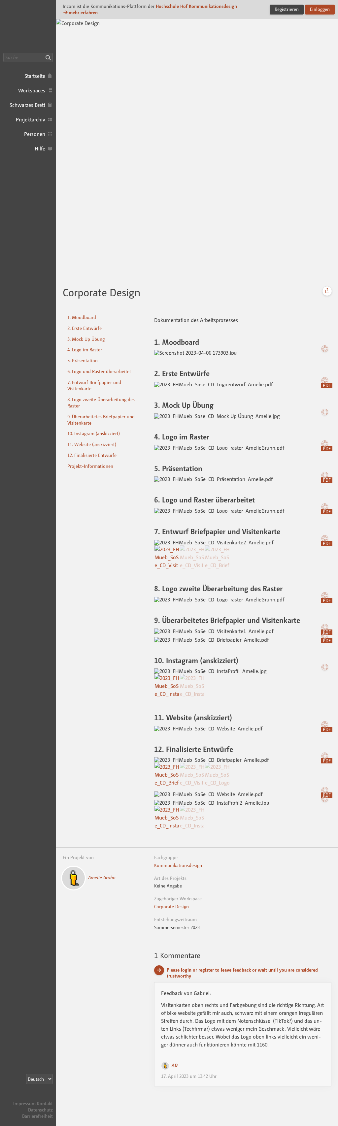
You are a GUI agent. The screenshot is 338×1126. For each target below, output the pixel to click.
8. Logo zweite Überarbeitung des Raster (101, 402)
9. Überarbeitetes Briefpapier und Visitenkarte (101, 420)
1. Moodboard (81, 317)
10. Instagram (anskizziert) (93, 433)
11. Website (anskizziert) (91, 444)
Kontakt (45, 1103)
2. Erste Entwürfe (84, 328)
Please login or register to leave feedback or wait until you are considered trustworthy (242, 973)
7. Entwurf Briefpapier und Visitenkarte (94, 385)
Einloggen (320, 9)
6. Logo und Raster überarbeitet (99, 371)
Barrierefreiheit (37, 1116)
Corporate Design (171, 906)
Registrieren (287, 9)
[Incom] (41, 1097)
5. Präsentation (82, 360)
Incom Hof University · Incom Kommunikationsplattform (28, 26)
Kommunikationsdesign (178, 865)
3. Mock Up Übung (86, 339)
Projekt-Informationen (90, 466)
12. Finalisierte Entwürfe (92, 455)
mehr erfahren (83, 12)
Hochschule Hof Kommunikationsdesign (196, 6)
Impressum (24, 1103)
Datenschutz (40, 1109)
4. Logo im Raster (84, 349)
